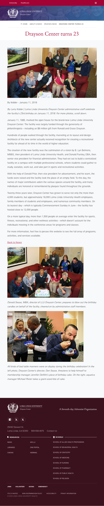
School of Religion (61, 478)
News (9, 442)
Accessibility (51, 493)
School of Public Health (63, 473)
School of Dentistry (61, 452)
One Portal (34, 447)
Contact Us (52, 431)
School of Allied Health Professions (68, 442)
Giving (31, 486)
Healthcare (25, 3)
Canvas (10, 453)
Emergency (43, 486)
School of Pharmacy (61, 468)
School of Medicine (61, 458)
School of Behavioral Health (65, 447)
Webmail (33, 453)
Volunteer (19, 486)
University (13, 3)
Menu (95, 3)
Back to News (14, 242)
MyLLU (32, 442)
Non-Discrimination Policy (32, 493)
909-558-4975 (37, 431)
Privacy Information (68, 493)
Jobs (9, 486)
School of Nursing (61, 463)
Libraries (11, 447)
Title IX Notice (12, 493)
